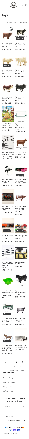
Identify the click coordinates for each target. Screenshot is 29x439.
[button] (2, 5)
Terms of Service (9, 382)
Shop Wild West (12, 433)
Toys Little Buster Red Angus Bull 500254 (7, 44)
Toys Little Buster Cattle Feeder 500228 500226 (20, 181)
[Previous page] (5, 362)
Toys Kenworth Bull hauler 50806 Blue (21, 346)
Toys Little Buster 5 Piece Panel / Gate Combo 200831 (8, 154)
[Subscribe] (23, 406)
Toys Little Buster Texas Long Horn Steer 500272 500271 (20, 209)
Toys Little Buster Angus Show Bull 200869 (20, 292)
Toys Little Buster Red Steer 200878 (21, 153)
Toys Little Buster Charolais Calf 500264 (20, 71)
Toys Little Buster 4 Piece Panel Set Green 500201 (8, 320)
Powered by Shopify (20, 433)
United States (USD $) (13, 420)
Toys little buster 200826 (20, 263)
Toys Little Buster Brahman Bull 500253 (20, 320)
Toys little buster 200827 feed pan (7, 291)
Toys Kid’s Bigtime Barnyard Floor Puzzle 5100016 (7, 125)
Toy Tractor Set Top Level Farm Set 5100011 (21, 236)
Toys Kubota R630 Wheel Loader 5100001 (7, 208)
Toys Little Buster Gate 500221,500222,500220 (21, 126)
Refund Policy (8, 391)
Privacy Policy (8, 378)
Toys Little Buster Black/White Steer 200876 (21, 44)
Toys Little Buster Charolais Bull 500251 (7, 71)
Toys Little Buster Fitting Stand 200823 (7, 181)
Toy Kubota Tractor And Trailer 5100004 (7, 236)
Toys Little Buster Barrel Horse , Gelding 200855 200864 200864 (7, 348)
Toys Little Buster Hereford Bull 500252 (7, 98)
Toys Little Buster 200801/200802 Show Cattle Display (7, 264)
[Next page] (20, 366)
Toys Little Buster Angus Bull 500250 (20, 98)
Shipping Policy (8, 387)
